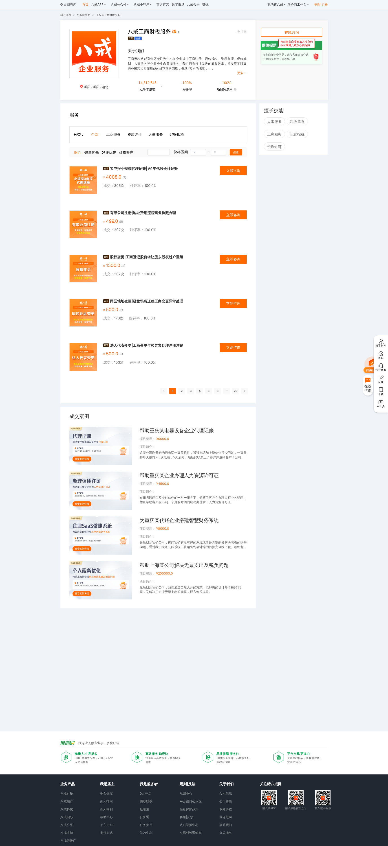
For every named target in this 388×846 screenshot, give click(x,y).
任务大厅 (146, 825)
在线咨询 (291, 32)
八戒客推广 (68, 840)
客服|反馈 (186, 817)
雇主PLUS (107, 825)
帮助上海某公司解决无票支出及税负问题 (184, 565)
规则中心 (186, 793)
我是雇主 (107, 784)
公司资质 (225, 801)
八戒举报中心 (189, 825)
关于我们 (226, 784)
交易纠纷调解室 (191, 833)
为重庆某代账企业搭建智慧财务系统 (179, 520)
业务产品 (67, 784)
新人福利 (106, 809)
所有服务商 (83, 15)
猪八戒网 (65, 15)
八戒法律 (66, 833)
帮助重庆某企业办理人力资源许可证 (179, 475)
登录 (317, 4)
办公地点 (225, 833)
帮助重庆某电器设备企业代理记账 (177, 430)
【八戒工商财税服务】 (109, 15)
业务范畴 (225, 817)
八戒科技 (66, 809)
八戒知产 (66, 801)
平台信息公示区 (191, 801)
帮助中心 (106, 817)
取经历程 (225, 809)
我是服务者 (149, 784)
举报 (244, 31)
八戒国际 (66, 817)
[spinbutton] (198, 152)
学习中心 (146, 833)
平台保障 (106, 793)
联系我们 (225, 825)
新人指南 (106, 801)
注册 (325, 4)
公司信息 (225, 793)
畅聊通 (144, 809)
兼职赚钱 (146, 801)
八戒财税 (66, 793)
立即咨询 (233, 170)
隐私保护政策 (189, 809)
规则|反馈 (187, 784)
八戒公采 (66, 825)
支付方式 (106, 833)
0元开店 (145, 793)
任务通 (144, 817)
